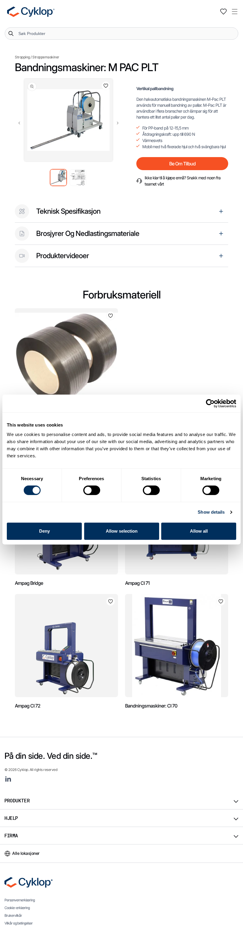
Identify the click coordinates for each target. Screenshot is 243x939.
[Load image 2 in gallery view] (78, 177)
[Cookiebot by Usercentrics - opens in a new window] (210, 403)
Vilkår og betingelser (18, 923)
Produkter (17, 800)
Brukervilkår (13, 915)
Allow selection (122, 531)
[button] (234, 11)
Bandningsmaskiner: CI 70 (151, 706)
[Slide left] (19, 123)
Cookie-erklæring (17, 908)
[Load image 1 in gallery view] (58, 177)
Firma (11, 835)
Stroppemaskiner (45, 57)
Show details (211, 512)
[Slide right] (117, 123)
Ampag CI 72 (27, 706)
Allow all (199, 531)
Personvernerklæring (19, 900)
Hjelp (11, 818)
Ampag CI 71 (137, 583)
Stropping (22, 57)
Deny (44, 531)
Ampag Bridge (29, 583)
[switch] (91, 490)
